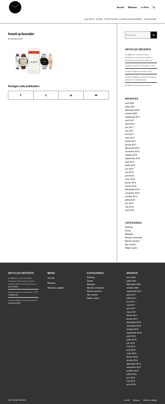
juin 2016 (129, 168)
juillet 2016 (130, 165)
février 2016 (130, 182)
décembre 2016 (132, 147)
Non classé (130, 244)
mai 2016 (129, 172)
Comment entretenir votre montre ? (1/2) (140, 65)
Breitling (129, 226)
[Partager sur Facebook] (20, 95)
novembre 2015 (132, 192)
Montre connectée (133, 237)
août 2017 (129, 120)
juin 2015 (129, 203)
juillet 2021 (130, 106)
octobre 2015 (131, 196)
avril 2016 (129, 175)
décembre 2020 (132, 109)
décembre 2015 (132, 189)
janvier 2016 (130, 185)
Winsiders (22, 400)
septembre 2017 (132, 116)
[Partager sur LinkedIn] (70, 95)
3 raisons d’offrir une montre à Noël (138, 71)
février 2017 (130, 141)
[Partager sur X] (46, 95)
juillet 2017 (130, 123)
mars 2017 (130, 137)
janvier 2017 (130, 144)
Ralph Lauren (131, 247)
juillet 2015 (130, 199)
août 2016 (129, 161)
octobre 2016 (131, 154)
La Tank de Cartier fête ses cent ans (138, 85)
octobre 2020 (131, 113)
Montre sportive (132, 240)
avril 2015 (129, 210)
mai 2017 (129, 130)
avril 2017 (129, 134)
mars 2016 (130, 179)
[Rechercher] (154, 7)
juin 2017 (129, 127)
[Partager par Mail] (96, 95)
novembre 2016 (132, 151)
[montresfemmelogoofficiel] (15, 7)
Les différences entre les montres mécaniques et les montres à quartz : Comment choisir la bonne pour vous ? (139, 57)
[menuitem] (120, 7)
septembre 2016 (132, 158)
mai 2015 (129, 206)
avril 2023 (129, 103)
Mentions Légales (56, 287)
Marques (129, 233)
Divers (128, 230)
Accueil (51, 277)
